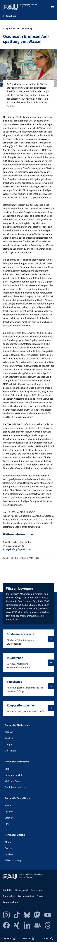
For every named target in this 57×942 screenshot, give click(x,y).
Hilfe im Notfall (21, 890)
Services (27, 938)
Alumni (8, 842)
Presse (8, 848)
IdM (7, 824)
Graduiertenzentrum (15, 787)
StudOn (9, 738)
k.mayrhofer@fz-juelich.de (17, 549)
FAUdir (8, 805)
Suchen (45, 938)
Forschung (27, 28)
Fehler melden (10, 902)
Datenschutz (9, 896)
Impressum (37, 890)
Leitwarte (10, 817)
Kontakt (7, 890)
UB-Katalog (10, 750)
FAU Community (13, 860)
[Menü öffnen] (52, 7)
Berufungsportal (13, 775)
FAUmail (9, 732)
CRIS (7, 769)
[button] (28, 638)
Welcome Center (13, 781)
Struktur (8, 938)
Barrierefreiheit (26, 896)
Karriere (9, 854)
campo (8, 744)
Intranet (9, 811)
